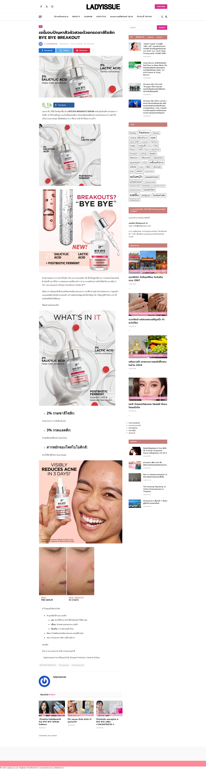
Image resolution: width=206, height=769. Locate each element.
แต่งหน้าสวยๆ (136, 181)
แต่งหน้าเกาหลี (134, 186)
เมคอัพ (141, 167)
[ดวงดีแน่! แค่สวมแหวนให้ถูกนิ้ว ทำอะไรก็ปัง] (148, 304)
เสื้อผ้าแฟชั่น (157, 167)
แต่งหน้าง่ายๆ (151, 177)
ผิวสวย (147, 150)
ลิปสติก (153, 153)
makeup (156, 133)
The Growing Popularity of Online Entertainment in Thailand (154, 489)
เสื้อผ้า (148, 167)
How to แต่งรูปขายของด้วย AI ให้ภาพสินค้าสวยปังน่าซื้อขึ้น (155, 475)
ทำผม (156, 146)
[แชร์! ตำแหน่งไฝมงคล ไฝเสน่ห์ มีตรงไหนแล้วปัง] (148, 389)
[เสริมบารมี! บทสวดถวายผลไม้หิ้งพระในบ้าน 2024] (148, 346)
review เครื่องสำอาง (139, 137)
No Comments (78, 44)
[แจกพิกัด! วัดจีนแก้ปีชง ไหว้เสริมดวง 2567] (148, 262)
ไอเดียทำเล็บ (159, 195)
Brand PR (140, 37)
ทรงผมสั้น (142, 145)
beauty (133, 133)
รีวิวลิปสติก (133, 154)
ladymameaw (51, 44)
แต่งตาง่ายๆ (149, 171)
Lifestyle (101, 16)
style (153, 137)
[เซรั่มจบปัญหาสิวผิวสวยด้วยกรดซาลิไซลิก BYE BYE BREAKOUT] (81, 77)
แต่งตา (140, 171)
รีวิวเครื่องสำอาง (61, 16)
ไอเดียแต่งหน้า (134, 200)
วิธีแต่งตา (134, 157)
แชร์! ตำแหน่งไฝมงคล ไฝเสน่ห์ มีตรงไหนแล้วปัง (148, 406)
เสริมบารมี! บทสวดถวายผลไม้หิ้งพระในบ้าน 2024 (148, 363)
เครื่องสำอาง (156, 162)
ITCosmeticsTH (78, 665)
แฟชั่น (134, 195)
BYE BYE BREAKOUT (48, 665)
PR (40, 26)
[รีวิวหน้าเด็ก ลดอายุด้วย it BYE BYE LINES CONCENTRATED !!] (109, 708)
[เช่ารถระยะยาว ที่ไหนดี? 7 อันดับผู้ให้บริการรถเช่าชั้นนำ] (135, 504)
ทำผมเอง (133, 150)
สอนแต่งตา (158, 157)
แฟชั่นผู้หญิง (146, 195)
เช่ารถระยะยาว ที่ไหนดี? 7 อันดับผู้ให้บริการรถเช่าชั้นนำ (155, 502)
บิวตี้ (140, 149)
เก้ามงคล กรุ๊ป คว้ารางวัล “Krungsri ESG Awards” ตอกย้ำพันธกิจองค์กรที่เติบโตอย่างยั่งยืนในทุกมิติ (154, 88)
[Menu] (40, 16)
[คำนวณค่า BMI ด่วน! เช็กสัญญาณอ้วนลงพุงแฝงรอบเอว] (135, 465)
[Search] (166, 16)
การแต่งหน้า (145, 142)
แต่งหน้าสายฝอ (150, 182)
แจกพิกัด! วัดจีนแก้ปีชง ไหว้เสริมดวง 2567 (146, 279)
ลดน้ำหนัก (143, 154)
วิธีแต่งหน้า (146, 157)
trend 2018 (134, 142)
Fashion (88, 16)
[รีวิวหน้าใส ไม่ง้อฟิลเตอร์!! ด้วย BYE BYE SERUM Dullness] (52, 708)
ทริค (150, 146)
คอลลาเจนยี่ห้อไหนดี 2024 (121, 16)
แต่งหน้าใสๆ (149, 189)
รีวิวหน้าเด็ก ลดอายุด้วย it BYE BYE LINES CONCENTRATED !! (107, 722)
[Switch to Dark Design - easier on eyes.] (162, 17)
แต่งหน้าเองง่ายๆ (159, 186)
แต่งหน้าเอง (146, 186)
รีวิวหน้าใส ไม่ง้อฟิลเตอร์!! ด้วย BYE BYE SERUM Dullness (50, 722)
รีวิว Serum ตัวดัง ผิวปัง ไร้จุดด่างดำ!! (79, 720)
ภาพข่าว (159, 37)
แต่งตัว (132, 171)
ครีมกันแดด (154, 142)
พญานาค (132, 433)
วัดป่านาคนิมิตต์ (134, 423)
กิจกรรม (150, 37)
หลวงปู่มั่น (132, 430)
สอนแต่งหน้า (135, 162)
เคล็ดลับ (133, 166)
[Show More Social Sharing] (93, 50)
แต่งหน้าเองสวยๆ (135, 190)
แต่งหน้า (136, 176)
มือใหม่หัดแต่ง (156, 150)
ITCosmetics (64, 665)
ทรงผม (132, 145)
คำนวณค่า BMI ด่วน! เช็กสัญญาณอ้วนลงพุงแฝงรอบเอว (155, 463)
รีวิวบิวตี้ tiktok (144, 16)
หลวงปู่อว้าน (133, 428)
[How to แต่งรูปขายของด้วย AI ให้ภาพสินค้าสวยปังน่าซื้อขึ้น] (135, 477)
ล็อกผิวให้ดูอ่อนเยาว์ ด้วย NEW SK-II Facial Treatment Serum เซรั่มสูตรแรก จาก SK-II (155, 450)
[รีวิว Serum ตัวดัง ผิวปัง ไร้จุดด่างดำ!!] (81, 708)
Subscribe (161, 6)
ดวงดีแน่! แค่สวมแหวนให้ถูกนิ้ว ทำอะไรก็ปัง (147, 321)
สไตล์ (145, 163)
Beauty (76, 16)
